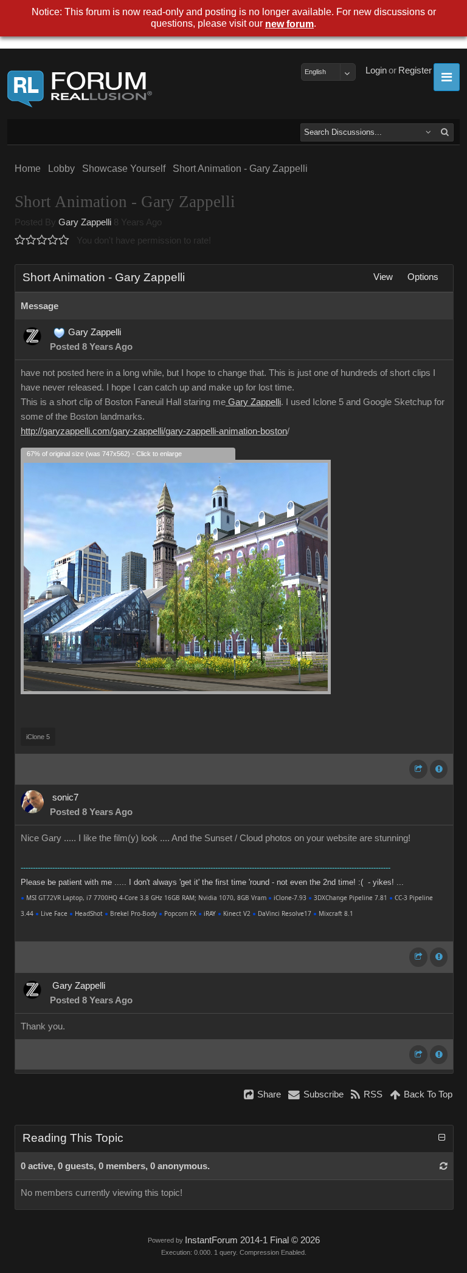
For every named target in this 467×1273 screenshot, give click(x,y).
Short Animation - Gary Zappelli (240, 168)
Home (28, 168)
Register (415, 70)
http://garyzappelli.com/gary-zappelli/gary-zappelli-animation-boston (154, 431)
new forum (289, 24)
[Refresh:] (444, 1166)
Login (376, 70)
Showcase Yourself (123, 168)
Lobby (61, 168)
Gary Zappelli (84, 222)
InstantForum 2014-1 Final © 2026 (252, 1240)
